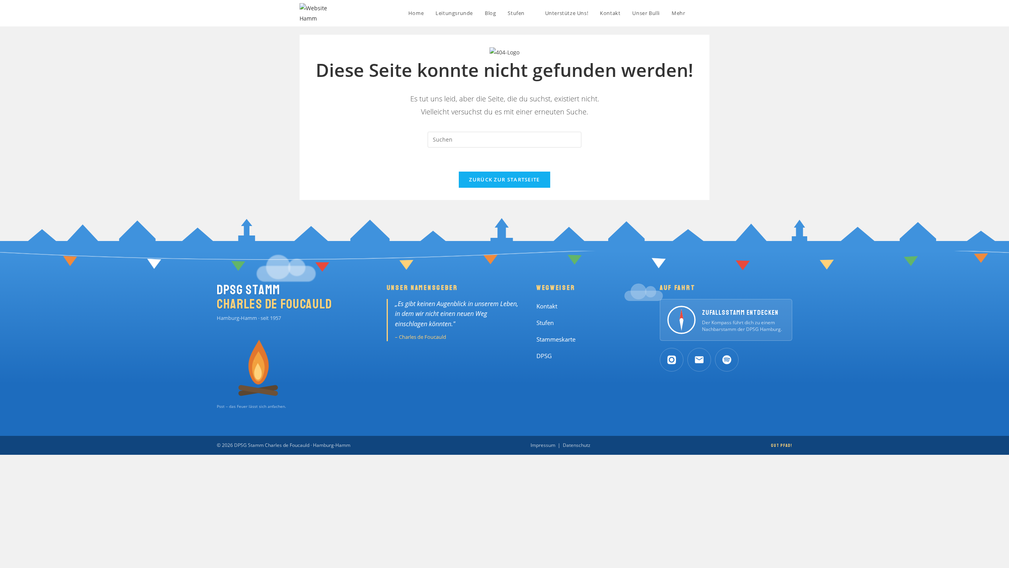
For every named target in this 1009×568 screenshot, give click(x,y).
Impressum (543, 445)
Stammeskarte (555, 339)
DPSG (544, 356)
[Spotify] (727, 360)
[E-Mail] (699, 360)
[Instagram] (671, 360)
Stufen (545, 323)
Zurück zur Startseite (504, 179)
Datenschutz (576, 445)
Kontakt (546, 306)
